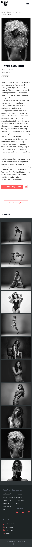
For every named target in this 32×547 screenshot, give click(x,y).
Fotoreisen (6, 503)
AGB (15, 544)
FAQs (17, 503)
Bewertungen (20, 500)
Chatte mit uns (10, 530)
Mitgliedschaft (7, 494)
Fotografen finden (8, 500)
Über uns (9, 12)
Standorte (19, 497)
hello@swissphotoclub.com (11, 524)
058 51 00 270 (10, 527)
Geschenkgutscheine (9, 497)
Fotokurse (6, 510)
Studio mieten (7, 506)
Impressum (9, 544)
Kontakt (8, 533)
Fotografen (18, 12)
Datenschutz (22, 544)
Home (3, 12)
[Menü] (28, 4)
